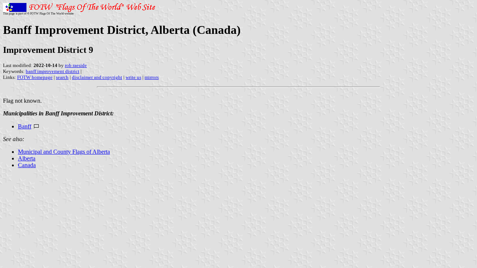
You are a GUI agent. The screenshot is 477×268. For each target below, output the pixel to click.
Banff (24, 126)
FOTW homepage (35, 77)
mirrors (152, 77)
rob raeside (76, 65)
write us (133, 77)
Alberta (26, 158)
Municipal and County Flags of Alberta (64, 152)
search (62, 77)
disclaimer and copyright (97, 77)
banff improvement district (52, 71)
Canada (27, 165)
